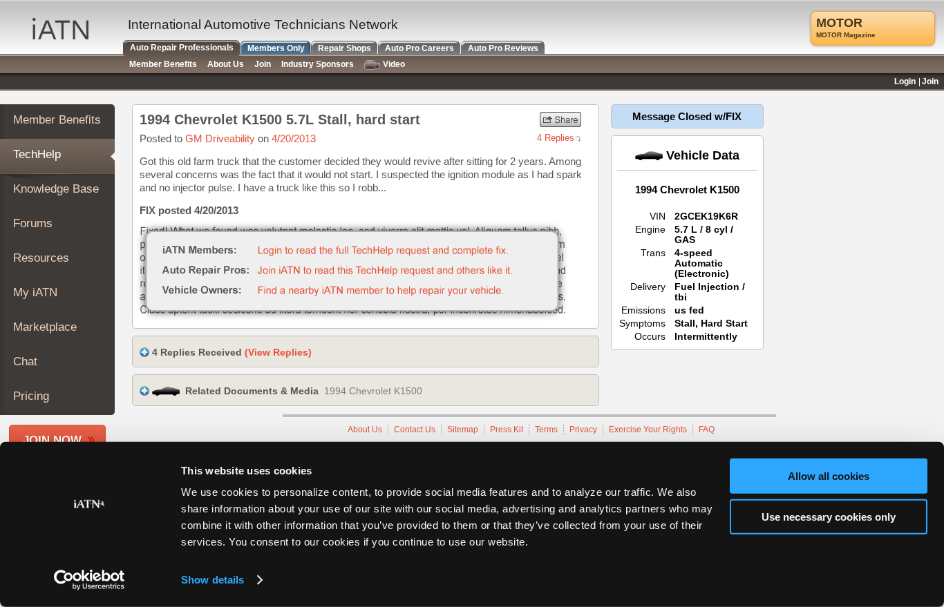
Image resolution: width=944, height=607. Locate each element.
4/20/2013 (294, 138)
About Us (365, 429)
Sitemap (462, 429)
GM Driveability (220, 138)
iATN (60, 28)
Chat (25, 361)
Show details (212, 580)
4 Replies (555, 138)
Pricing (31, 396)
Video (394, 64)
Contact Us (414, 429)
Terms (546, 429)
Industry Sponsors (317, 64)
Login (905, 81)
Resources (41, 257)
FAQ (707, 429)
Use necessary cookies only (829, 516)
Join (262, 64)
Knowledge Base (56, 188)
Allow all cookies (828, 476)
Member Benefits (57, 119)
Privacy (583, 429)
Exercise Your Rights (648, 429)
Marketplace (45, 327)
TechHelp (37, 154)
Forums (33, 223)
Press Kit (506, 429)
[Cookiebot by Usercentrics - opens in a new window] (89, 580)
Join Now (52, 440)
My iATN (35, 292)
